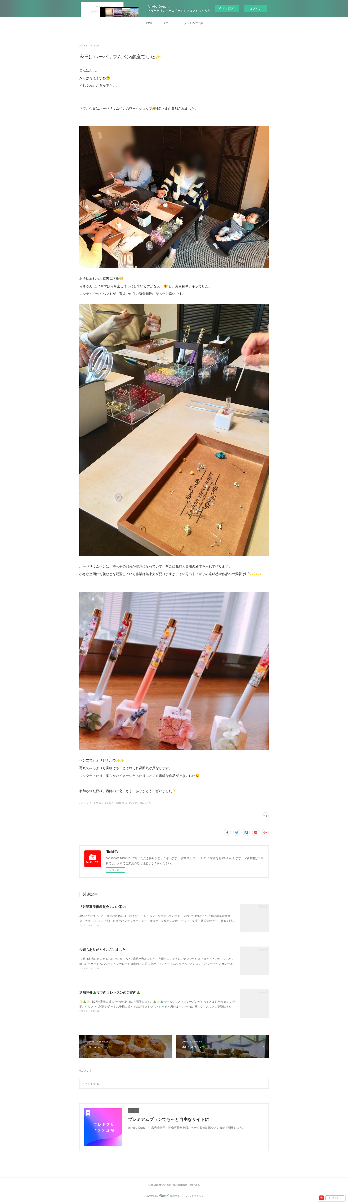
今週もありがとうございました (102, 949)
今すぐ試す (227, 8)
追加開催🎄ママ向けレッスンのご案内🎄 (109, 992)
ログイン (255, 8)
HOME (149, 23)
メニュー (168, 23)
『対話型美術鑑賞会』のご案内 (102, 906)
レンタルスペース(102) (111, 803)
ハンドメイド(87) (88, 803)
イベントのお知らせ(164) (138, 803)
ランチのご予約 (193, 23)
